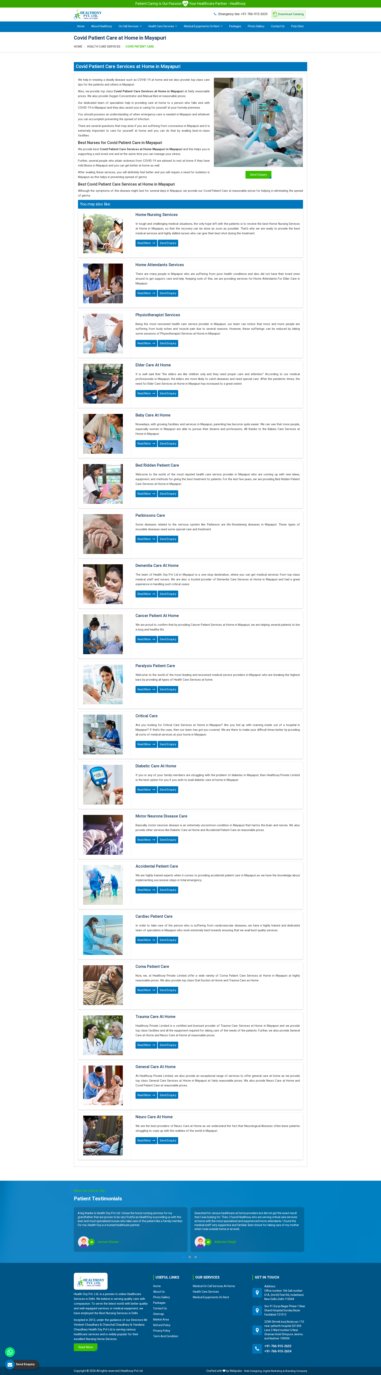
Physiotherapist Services (158, 315)
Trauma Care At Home (155, 1016)
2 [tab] (190, 1257)
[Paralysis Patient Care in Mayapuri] (103, 684)
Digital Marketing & (274, 1370)
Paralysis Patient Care (155, 666)
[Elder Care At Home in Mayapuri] (103, 384)
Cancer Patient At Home (157, 615)
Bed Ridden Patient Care (157, 465)
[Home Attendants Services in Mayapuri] (103, 283)
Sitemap (158, 1314)
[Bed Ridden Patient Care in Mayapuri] (103, 484)
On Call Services (129, 26)
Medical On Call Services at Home (214, 1286)
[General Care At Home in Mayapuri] (103, 1085)
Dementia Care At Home (157, 565)
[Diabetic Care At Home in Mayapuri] (103, 785)
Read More (144, 243)
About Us (159, 1291)
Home (81, 26)
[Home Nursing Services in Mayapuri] (103, 233)
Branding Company (296, 1370)
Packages (235, 26)
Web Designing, (253, 1370)
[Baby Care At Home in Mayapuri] (103, 434)
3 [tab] (195, 1257)
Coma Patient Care (152, 966)
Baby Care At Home (153, 415)
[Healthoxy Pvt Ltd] (88, 14)
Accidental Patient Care (157, 866)
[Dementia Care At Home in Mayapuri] (103, 584)
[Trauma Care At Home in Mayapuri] (103, 1035)
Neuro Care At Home (154, 1117)
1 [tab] (184, 1257)
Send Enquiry (168, 243)
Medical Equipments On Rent (201, 26)
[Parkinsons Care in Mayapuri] (103, 534)
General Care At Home (156, 1067)
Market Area (161, 1319)
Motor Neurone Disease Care (161, 816)
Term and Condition (165, 1336)
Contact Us (278, 26)
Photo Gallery (256, 26)
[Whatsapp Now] (10, 1352)
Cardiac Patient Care (154, 916)
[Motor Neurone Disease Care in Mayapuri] (103, 835)
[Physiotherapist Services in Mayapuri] (103, 333)
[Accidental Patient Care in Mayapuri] (103, 885)
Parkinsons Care (150, 515)
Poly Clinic (297, 26)
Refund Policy (161, 1325)
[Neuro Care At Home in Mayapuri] (103, 1135)
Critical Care (147, 716)
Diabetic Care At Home (156, 766)
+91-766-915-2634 (277, 1351)
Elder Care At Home (153, 365)
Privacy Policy (161, 1330)
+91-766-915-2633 (243, 14)
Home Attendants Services (160, 265)
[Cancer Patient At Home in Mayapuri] (103, 634)
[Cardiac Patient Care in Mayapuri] (103, 935)
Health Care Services (161, 26)
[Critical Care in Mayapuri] (103, 734)
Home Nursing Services (157, 214)
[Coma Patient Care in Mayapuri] (103, 985)
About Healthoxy (101, 26)
